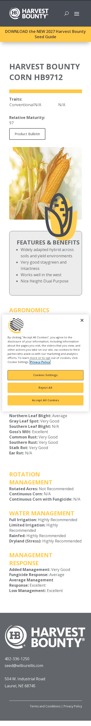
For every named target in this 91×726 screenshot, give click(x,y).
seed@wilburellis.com (24, 665)
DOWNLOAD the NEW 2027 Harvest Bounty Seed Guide (45, 34)
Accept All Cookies (45, 400)
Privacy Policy (73, 706)
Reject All (45, 388)
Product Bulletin (27, 134)
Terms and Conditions (45, 706)
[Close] (82, 320)
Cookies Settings (45, 375)
